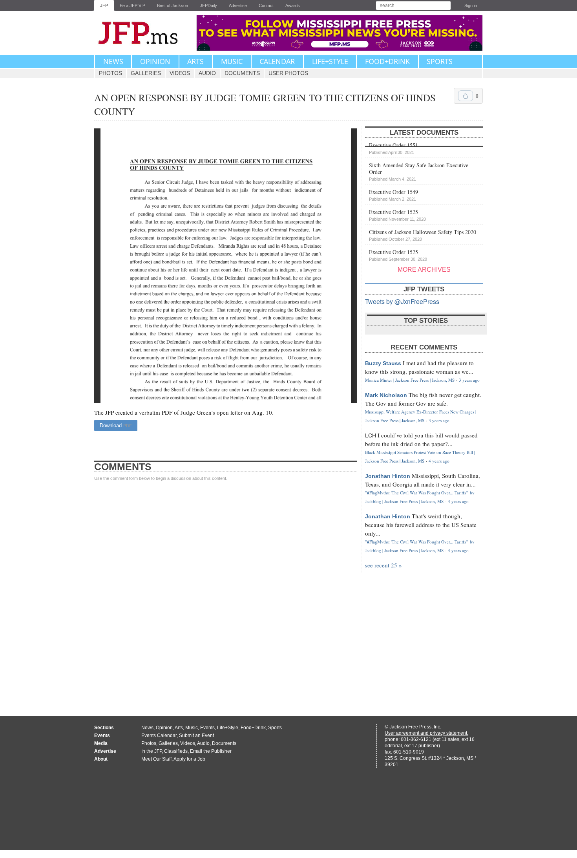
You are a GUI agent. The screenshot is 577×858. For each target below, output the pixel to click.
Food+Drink (387, 61)
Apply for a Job (189, 759)
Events (207, 727)
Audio (207, 73)
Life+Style (330, 61)
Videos (180, 73)
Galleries (146, 73)
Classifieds (176, 751)
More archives (424, 269)
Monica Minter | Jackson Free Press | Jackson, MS (410, 380)
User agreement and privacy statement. (426, 733)
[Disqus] (225, 591)
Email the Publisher (211, 751)
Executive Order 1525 (397, 214)
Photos (110, 73)
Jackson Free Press (143, 33)
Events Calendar (159, 735)
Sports (440, 61)
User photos (288, 73)
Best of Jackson (172, 5)
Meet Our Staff (156, 759)
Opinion (155, 61)
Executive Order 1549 (393, 194)
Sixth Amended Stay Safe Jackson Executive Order (418, 171)
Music (232, 61)
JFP (104, 5)
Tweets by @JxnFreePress (402, 301)
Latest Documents (424, 132)
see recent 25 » (383, 565)
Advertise (238, 5)
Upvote (465, 95)
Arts (195, 61)
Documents (242, 73)
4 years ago (439, 461)
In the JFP (151, 751)
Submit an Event (196, 735)
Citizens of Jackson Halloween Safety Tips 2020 (422, 234)
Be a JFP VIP (132, 5)
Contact (266, 5)
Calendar (277, 61)
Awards (292, 5)
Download (116, 425)
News (113, 61)
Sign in (470, 5)
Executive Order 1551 (393, 148)
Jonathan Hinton (387, 476)
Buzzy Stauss (383, 363)
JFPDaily (208, 5)
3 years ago (469, 380)
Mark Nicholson (386, 395)
